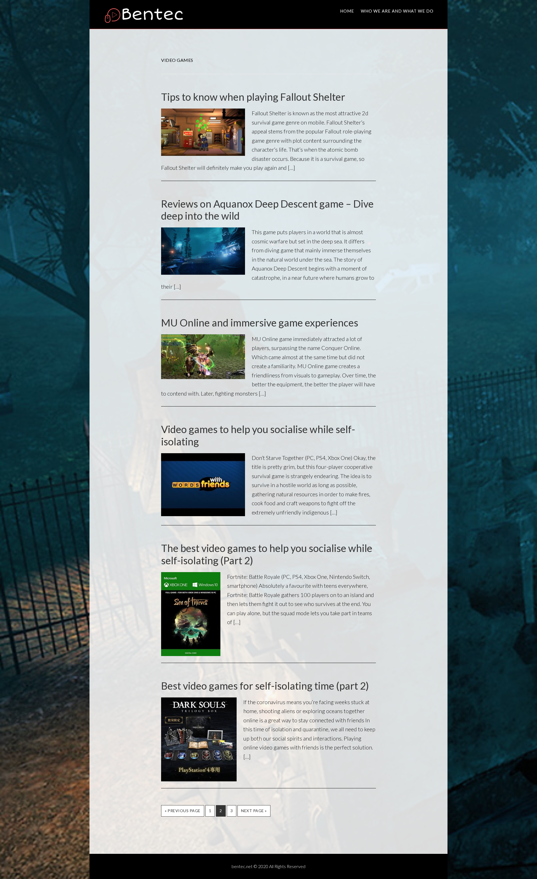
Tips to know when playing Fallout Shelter (253, 97)
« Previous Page (183, 812)
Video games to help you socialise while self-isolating (258, 435)
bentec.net (147, 15)
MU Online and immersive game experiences (259, 322)
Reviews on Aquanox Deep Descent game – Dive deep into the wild (267, 210)
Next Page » (254, 812)
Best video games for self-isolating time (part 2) (265, 686)
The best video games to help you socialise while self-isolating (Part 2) (266, 554)
